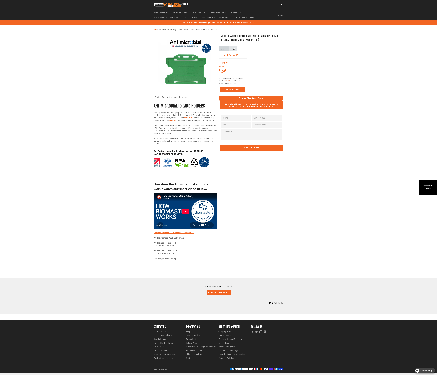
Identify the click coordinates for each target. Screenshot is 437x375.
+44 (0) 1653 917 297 (167, 354)
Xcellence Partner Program (229, 350)
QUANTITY (224, 49)
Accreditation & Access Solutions (231, 354)
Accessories (208, 18)
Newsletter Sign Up (226, 347)
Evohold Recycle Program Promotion (201, 347)
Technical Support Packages (230, 339)
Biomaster (173, 120)
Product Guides (224, 335)
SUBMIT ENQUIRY (251, 147)
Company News (224, 331)
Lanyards (174, 18)
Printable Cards (219, 12)
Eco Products (224, 18)
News (252, 18)
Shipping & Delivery (194, 354)
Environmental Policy (194, 350)
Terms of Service (193, 335)
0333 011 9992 (162, 350)
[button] (218, 292)
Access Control (190, 18)
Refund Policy (192, 343)
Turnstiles (240, 18)
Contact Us (190, 358)
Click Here (227, 81)
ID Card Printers (160, 12)
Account (280, 15)
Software (235, 12)
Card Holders (159, 18)
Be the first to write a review (218, 293)
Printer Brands (180, 12)
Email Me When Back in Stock (251, 98)
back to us (188, 117)
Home (155, 30)
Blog (188, 331)
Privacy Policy (191, 339)
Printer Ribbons (199, 12)
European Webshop (226, 358)
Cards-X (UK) (163, 369)
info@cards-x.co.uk (166, 358)
